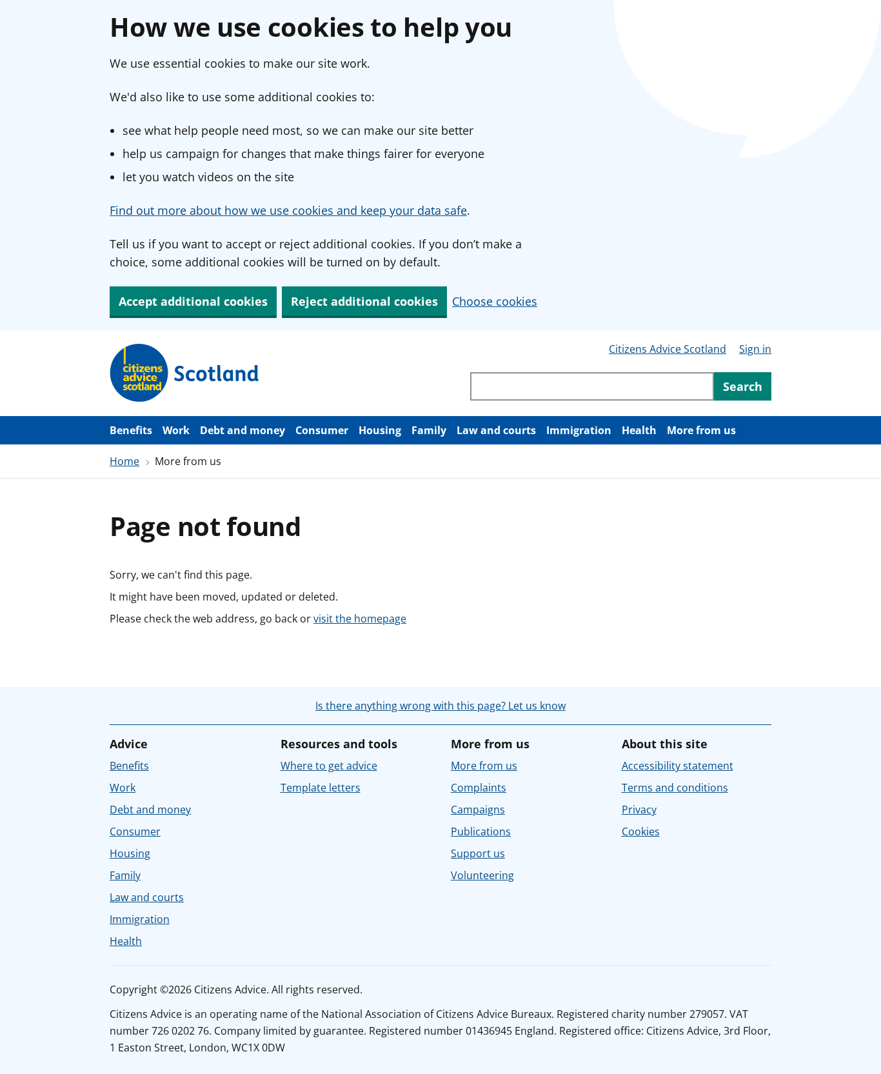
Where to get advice (329, 766)
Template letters (321, 788)
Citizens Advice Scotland (667, 349)
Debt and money (242, 430)
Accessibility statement (677, 766)
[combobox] (592, 386)
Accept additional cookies (193, 301)
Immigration (578, 430)
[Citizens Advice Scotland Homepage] (185, 373)
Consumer (321, 430)
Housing (380, 430)
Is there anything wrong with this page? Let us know (440, 706)
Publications (481, 831)
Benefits (131, 430)
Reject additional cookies (364, 301)
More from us (701, 430)
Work (176, 430)
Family (428, 430)
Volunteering (482, 875)
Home (124, 461)
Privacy (639, 809)
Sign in (755, 349)
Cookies (641, 831)
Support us (478, 853)
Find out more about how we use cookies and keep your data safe (288, 210)
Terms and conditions (675, 788)
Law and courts (496, 430)
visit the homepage (359, 619)
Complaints (478, 788)
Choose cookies (494, 301)
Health (639, 430)
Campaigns (478, 809)
